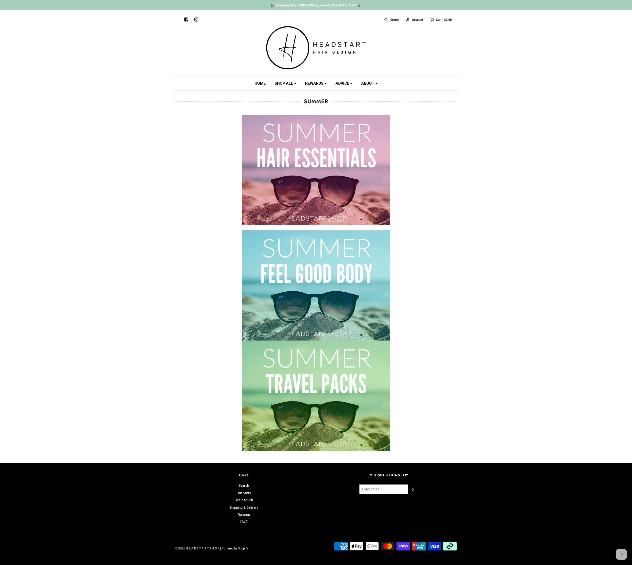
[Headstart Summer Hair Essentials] (316, 172)
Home (260, 83)
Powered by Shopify (235, 548)
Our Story (244, 493)
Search (243, 485)
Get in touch (244, 500)
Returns (244, 515)
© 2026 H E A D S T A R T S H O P (197, 548)
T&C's (244, 522)
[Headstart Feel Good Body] (316, 285)
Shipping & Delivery (243, 507)
